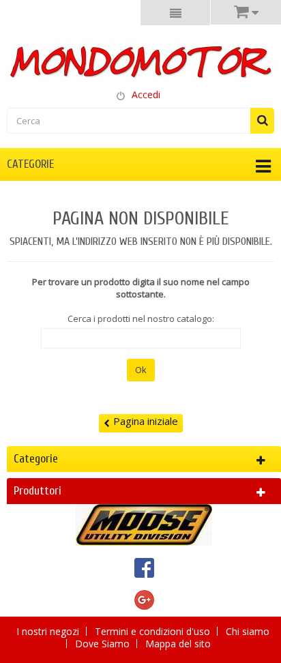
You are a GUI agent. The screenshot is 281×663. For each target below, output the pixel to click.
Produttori (37, 490)
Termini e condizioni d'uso (154, 631)
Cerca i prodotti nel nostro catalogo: (141, 318)
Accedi (146, 94)
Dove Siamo (103, 643)
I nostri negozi (49, 631)
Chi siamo (247, 631)
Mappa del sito (178, 643)
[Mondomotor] (140, 60)
